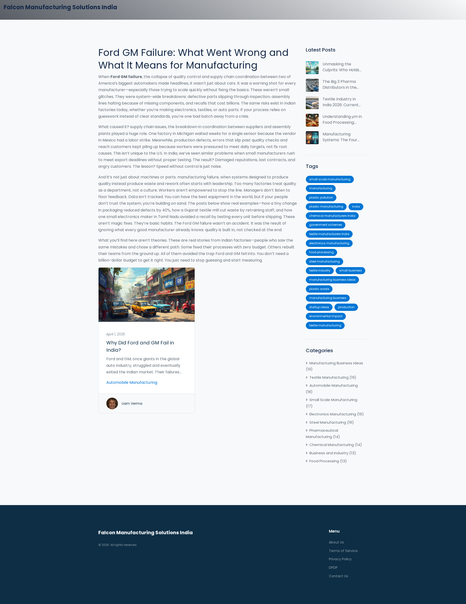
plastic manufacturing (326, 206)
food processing (321, 252)
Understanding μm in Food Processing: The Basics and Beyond (342, 119)
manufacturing (320, 188)
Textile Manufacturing (332, 377)
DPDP (333, 567)
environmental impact (325, 316)
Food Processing (328, 461)
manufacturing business (327, 298)
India (356, 206)
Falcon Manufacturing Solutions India (60, 7)
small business (350, 270)
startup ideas (319, 307)
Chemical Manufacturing (335, 444)
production (346, 307)
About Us (336, 542)
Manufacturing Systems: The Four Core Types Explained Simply (340, 137)
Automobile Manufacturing (131, 382)
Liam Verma (132, 403)
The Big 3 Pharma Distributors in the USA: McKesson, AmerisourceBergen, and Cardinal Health (342, 84)
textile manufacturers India (329, 234)
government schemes (325, 225)
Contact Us (338, 576)
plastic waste (319, 289)
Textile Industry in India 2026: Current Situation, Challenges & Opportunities (340, 102)
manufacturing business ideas (332, 280)
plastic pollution (321, 197)
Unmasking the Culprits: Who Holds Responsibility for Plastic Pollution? (341, 67)
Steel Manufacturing (331, 422)
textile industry (319, 270)
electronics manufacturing (329, 243)
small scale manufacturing (329, 179)
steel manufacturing (324, 261)
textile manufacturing (325, 325)
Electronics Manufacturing (336, 414)
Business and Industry (332, 452)
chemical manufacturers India (332, 216)
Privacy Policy (340, 559)
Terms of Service (343, 550)
